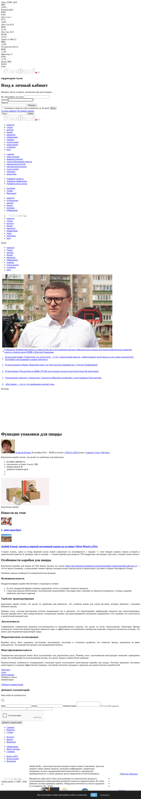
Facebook (11, 188)
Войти (53, 108)
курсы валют (13, 142)
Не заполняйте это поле (12, 97)
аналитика (11, 174)
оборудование (7, 674)
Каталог (10, 737)
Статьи (96, 452)
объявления (12, 137)
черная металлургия (16, 164)
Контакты (11, 761)
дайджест (11, 171)
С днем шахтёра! (11, 529)
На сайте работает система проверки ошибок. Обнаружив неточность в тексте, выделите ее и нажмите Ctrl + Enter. (66, 783)
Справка (11, 751)
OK (93, 795)
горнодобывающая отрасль (19, 161)
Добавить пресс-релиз (17, 183)
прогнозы (11, 236)
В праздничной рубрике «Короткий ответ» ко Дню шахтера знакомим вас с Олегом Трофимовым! (51, 365)
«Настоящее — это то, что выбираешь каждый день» (30, 384)
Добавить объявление (17, 181)
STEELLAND (71, 452)
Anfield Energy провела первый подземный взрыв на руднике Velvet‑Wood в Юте (49, 546)
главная (10, 154)
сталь (3, 672)
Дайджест (105, 452)
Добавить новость (15, 178)
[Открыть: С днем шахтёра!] (6, 524)
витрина (10, 208)
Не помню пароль (25, 111)
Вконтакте (11, 193)
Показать (32, 105)
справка (10, 139)
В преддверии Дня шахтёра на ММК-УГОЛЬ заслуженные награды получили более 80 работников (51, 371)
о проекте (11, 147)
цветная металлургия (16, 166)
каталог (10, 130)
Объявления (12, 746)
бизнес (10, 132)
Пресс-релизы (13, 749)
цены (9, 233)
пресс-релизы (13, 156)
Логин (4, 100)
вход (9, 149)
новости (10, 125)
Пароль (4, 102)
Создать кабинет (9, 111)
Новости (11, 730)
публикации (12, 200)
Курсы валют (13, 758)
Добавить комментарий (11, 722)
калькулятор (12, 144)
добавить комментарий (17, 469)
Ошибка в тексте (9, 677)
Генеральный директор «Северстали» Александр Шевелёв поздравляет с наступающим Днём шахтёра (53, 378)
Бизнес (10, 739)
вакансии (11, 134)
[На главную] (21, 73)
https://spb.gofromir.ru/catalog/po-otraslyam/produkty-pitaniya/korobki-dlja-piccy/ (101, 566)
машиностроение (15, 159)
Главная (89, 452)
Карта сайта (12, 756)
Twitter (10, 191)
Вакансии (11, 742)
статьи (10, 127)
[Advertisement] (70, 409)
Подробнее (104, 795)
